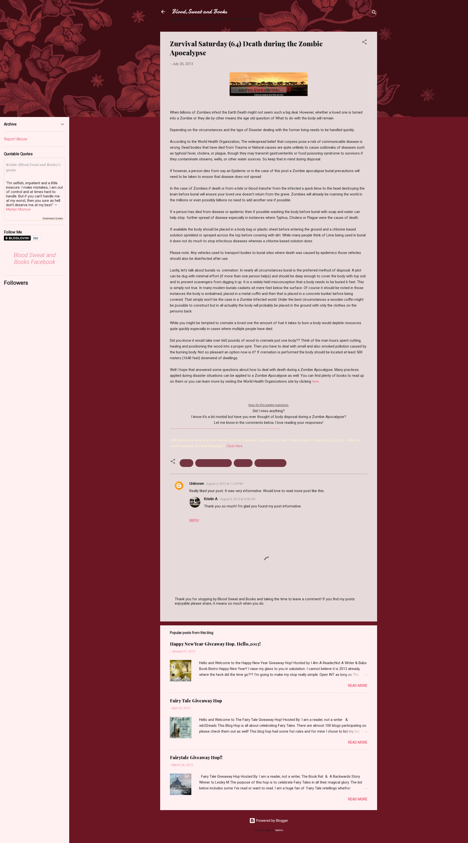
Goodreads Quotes (52, 218)
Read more (357, 685)
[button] (364, 43)
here (315, 381)
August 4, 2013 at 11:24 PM (224, 483)
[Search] (374, 13)
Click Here (234, 446)
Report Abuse (15, 139)
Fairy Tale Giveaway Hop (196, 701)
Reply (194, 521)
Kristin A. (211, 499)
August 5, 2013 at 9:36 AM (237, 499)
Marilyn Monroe (18, 209)
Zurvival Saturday (270, 463)
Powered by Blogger (271, 820)
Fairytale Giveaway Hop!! (196, 757)
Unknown (196, 483)
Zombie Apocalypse (213, 463)
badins (279, 830)
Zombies (243, 463)
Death (186, 463)
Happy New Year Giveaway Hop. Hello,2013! (215, 644)
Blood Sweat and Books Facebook (35, 258)
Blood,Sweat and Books (199, 12)
